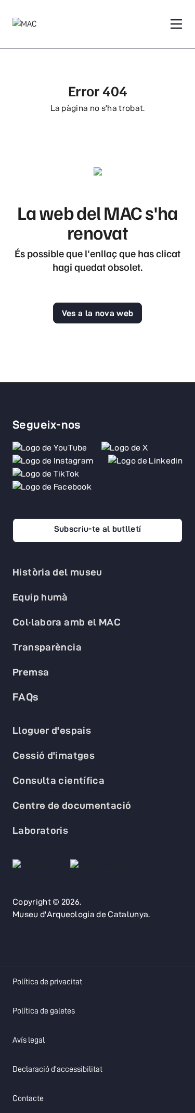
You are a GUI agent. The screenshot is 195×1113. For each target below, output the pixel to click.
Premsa (30, 672)
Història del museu (57, 572)
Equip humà (40, 597)
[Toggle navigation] (176, 24)
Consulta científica (58, 780)
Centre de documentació (71, 805)
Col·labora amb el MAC (66, 622)
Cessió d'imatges (53, 755)
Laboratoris (40, 830)
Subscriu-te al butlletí (97, 528)
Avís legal (28, 1040)
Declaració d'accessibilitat (57, 1069)
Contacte (28, 1098)
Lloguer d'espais (51, 730)
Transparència (47, 647)
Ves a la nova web (97, 313)
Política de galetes (43, 1011)
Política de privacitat (47, 982)
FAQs (25, 697)
